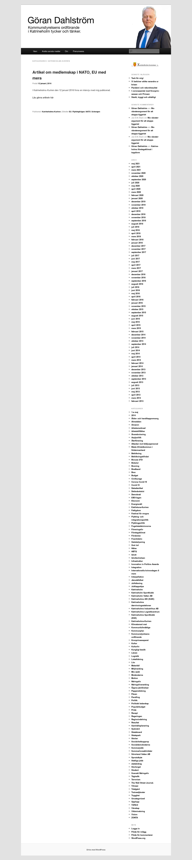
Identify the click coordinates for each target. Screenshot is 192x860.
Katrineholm (137, 589)
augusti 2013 (137, 382)
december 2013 (138, 369)
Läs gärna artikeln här (43, 97)
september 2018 (138, 220)
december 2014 (138, 334)
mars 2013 (136, 397)
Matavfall (135, 665)
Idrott (133, 554)
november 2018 (138, 217)
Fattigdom (136, 510)
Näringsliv (136, 681)
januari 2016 (137, 302)
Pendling (135, 697)
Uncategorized (138, 798)
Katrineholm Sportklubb (142, 592)
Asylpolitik (136, 437)
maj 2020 (135, 185)
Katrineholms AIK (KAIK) (142, 598)
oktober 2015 (137, 309)
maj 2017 (135, 261)
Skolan (134, 738)
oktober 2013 (137, 375)
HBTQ (134, 551)
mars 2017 (136, 268)
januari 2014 (137, 366)
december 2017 (138, 245)
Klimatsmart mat (139, 624)
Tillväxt (134, 785)
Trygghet (135, 795)
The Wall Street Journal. (142, 782)
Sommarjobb (137, 747)
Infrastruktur (137, 561)
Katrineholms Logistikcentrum (145, 611)
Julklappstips (137, 586)
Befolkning (136, 453)
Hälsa (133, 548)
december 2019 (138, 201)
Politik (134, 700)
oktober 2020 (137, 176)
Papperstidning (138, 690)
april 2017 (135, 264)
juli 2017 (135, 255)
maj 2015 (135, 321)
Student (135, 770)
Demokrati (136, 494)
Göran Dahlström (139, 108)
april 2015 (135, 325)
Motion (134, 678)
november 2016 (138, 277)
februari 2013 (137, 401)
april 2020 (135, 188)
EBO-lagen (136, 497)
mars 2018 (136, 236)
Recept (134, 713)
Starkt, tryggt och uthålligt (143, 97)
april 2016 (135, 296)
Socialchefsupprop (140, 741)
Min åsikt (135, 671)
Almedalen (136, 421)
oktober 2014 (137, 340)
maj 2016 (135, 293)
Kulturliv (135, 646)
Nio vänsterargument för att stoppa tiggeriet (142, 111)
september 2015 (138, 312)
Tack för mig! (137, 78)
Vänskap (135, 808)
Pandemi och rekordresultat (144, 87)
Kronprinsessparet (139, 640)
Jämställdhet (137, 580)
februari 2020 (137, 195)
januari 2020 (137, 198)
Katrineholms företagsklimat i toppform (144, 149)
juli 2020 (135, 182)
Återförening (137, 440)
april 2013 (135, 394)
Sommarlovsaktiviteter (141, 751)
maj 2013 (135, 391)
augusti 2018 (137, 223)
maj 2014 (135, 353)
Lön (133, 662)
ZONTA (134, 817)
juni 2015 (135, 318)
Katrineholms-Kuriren (51, 111)
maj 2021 (135, 163)
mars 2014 (136, 359)
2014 (133, 415)
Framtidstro (136, 538)
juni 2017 (135, 258)
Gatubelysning (138, 541)
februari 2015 (137, 331)
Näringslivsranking (140, 684)
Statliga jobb (137, 760)
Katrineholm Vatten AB (141, 595)
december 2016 (138, 274)
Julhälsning (136, 583)
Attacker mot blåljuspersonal (144, 443)
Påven (134, 694)
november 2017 (138, 249)
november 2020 (138, 173)
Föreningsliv (137, 529)
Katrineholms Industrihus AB (144, 608)
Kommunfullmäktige (140, 627)
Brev (133, 472)
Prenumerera (78, 51)
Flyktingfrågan (78, 111)
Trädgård (135, 789)
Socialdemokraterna (140, 744)
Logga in (135, 828)
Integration (136, 567)
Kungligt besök (138, 649)
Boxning (135, 465)
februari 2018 (137, 239)
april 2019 (135, 211)
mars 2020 (136, 192)
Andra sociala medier (51, 51)
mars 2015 (136, 328)
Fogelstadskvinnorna (141, 526)
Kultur (134, 643)
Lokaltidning (137, 659)
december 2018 (138, 214)
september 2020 (138, 179)
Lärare (134, 652)
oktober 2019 (137, 207)
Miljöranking (137, 668)
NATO (88, 111)
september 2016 (138, 280)
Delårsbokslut (137, 491)
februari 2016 (137, 299)
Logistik (135, 656)
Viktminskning (138, 811)
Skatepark (136, 735)
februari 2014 (137, 363)
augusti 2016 (137, 283)
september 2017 (138, 252)
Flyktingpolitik (138, 522)
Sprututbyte (136, 757)
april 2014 (135, 356)
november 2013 (138, 372)
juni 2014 (135, 350)
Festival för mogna (140, 513)
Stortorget (136, 766)
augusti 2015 (137, 315)
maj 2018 (135, 230)
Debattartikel (137, 488)
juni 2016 (135, 290)
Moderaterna (137, 674)
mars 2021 (136, 169)
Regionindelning (139, 719)
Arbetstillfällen (138, 431)
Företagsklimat (138, 532)
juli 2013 (135, 385)
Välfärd (134, 804)
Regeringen (136, 716)
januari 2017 (137, 271)
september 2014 (138, 344)
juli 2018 (135, 226)
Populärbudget (138, 706)
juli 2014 (135, 347)
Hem (35, 51)
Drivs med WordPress (96, 849)
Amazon (135, 424)
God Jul (135, 545)
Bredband (135, 469)
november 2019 (138, 204)
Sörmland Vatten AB (140, 754)
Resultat (135, 722)
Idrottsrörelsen (138, 557)
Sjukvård (135, 728)
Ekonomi (135, 500)
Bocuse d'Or (137, 459)
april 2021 (135, 166)
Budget (134, 475)
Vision (134, 814)
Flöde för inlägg (138, 831)
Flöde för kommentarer (142, 834)
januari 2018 (137, 242)
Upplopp (135, 801)
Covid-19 (135, 485)
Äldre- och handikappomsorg (145, 418)
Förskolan (136, 535)
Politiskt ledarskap (140, 703)
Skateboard (136, 732)
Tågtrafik (135, 776)
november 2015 (138, 306)
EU (70, 111)
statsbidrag (136, 763)
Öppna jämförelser (140, 687)
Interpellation (137, 576)
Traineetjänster (138, 792)
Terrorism (135, 779)
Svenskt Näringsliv (140, 773)
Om (66, 51)
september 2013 (138, 378)
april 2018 (135, 233)
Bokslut (134, 462)
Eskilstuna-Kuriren (140, 507)
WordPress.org (138, 838)
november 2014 (138, 337)
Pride (133, 709)
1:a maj (134, 412)
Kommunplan (137, 630)
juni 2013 (135, 388)
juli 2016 (135, 287)
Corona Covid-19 (139, 481)
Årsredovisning (138, 434)
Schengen (96, 111)
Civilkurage (136, 478)
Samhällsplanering (140, 725)
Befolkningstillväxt (140, 456)
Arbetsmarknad (138, 428)
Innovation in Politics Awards (145, 564)
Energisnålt (136, 504)
